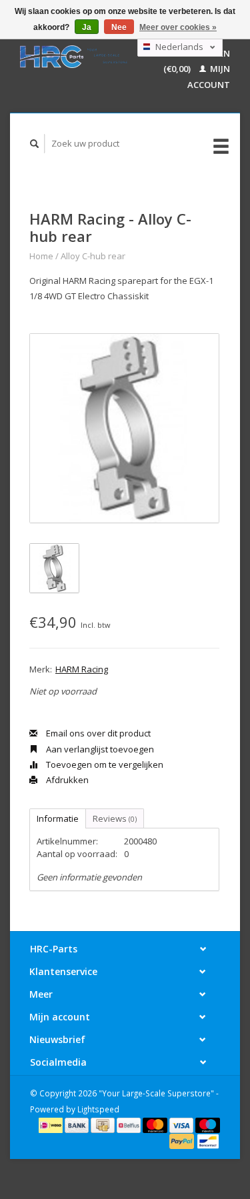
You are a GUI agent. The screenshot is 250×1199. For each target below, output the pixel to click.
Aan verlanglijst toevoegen (99, 749)
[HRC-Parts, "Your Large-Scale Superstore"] (73, 56)
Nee (119, 27)
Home (41, 256)
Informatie (58, 818)
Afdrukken (66, 780)
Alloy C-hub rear (93, 256)
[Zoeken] (35, 143)
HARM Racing (81, 669)
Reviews (115, 818)
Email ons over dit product (97, 733)
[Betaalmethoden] (52, 1124)
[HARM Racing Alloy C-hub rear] (124, 428)
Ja (86, 27)
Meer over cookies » (178, 27)
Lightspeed (98, 1109)
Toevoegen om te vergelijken (103, 764)
